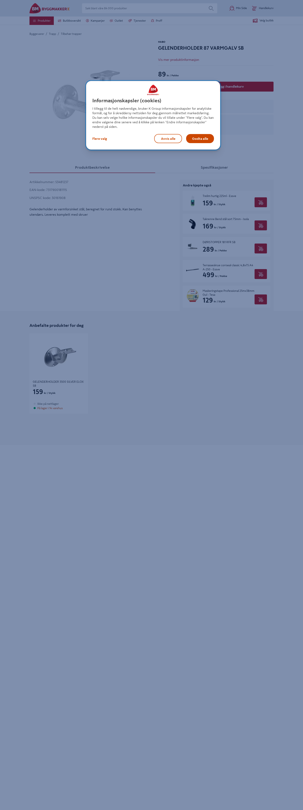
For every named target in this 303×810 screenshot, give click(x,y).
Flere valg (99, 138)
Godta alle (200, 138)
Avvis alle (168, 138)
